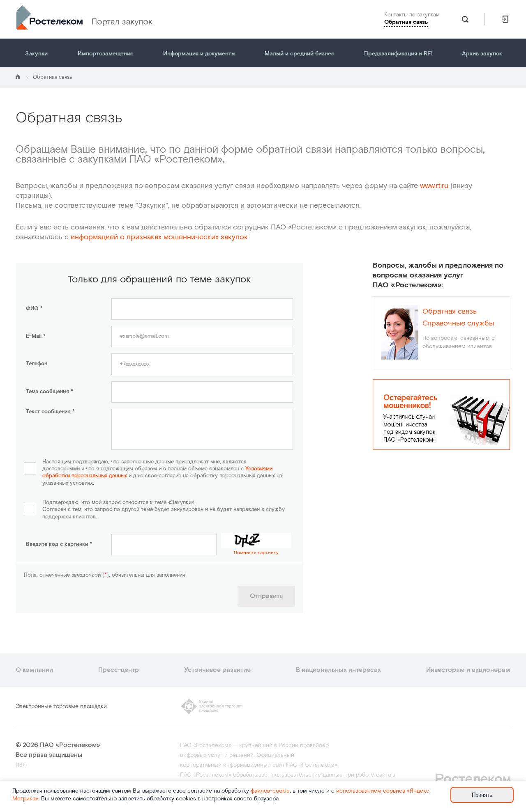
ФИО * (34, 308)
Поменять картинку (256, 553)
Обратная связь (449, 311)
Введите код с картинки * (59, 544)
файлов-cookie (270, 791)
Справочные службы (458, 323)
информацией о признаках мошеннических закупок (159, 237)
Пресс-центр (118, 670)
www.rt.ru (434, 185)
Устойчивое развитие (217, 670)
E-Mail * (36, 336)
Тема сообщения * (49, 391)
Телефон (36, 363)
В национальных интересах (338, 670)
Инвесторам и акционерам (468, 670)
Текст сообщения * (50, 411)
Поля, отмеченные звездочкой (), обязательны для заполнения (104, 575)
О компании (34, 670)
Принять (482, 795)
